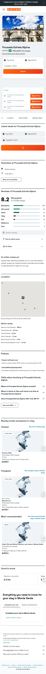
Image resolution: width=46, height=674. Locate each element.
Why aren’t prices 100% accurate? (16, 654)
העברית (35, 2)
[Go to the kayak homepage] (14, 9)
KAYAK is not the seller (11, 646)
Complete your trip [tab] (11, 605)
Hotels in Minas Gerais (14, 667)
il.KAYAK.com (5, 665)
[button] (43, 3)
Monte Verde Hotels (30, 667)
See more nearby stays (37, 427)
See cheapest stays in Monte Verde (35, 472)
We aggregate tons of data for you (16, 650)
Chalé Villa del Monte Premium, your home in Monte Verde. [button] (22, 544)
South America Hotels (24, 665)
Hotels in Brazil (37, 665)
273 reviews (25, 51)
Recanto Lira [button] (6, 501)
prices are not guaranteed (10, 640)
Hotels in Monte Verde (13, 618)
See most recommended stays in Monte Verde (36, 517)
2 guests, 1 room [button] (10, 66)
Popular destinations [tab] (29, 605)
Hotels (14, 665)
